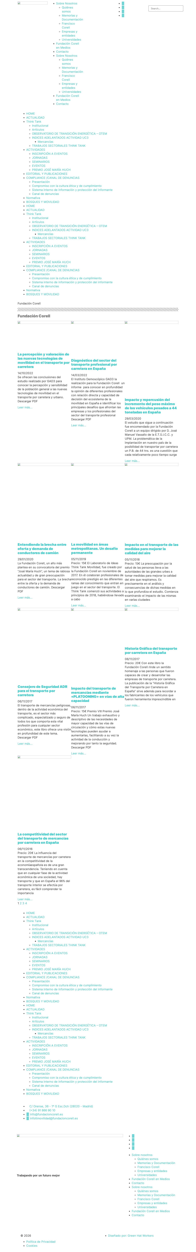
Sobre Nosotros (66, 3)
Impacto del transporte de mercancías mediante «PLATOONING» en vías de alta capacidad (97, 694)
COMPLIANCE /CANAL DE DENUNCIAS (52, 178)
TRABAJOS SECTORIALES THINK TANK (59, 145)
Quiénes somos (147, 1159)
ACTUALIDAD (35, 117)
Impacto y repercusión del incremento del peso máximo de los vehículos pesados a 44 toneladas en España (151, 406)
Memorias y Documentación (156, 1163)
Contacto (62, 51)
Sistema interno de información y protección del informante (72, 190)
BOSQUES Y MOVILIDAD (42, 202)
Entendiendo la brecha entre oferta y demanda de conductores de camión (42, 548)
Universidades (71, 39)
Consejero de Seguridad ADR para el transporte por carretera (42, 691)
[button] (163, 3)
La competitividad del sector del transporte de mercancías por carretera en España (43, 838)
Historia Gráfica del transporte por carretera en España (151, 650)
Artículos (38, 129)
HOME (30, 113)
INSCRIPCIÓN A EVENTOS (50, 153)
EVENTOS (38, 165)
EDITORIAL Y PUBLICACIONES (46, 174)
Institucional (40, 125)
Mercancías (45, 141)
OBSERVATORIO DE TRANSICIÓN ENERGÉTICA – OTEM (69, 133)
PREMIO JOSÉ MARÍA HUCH (51, 170)
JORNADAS (39, 157)
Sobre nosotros (142, 1155)
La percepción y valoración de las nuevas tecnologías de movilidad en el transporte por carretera (44, 360)
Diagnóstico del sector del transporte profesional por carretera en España (94, 364)
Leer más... (25, 407)
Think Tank (33, 121)
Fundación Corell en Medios (151, 1179)
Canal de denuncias (45, 194)
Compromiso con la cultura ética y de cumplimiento (67, 186)
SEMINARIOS (41, 161)
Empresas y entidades (152, 1171)
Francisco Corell (148, 1167)
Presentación (41, 182)
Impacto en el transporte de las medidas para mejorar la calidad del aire (151, 549)
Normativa (33, 198)
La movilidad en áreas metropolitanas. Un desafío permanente (94, 548)
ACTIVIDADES (35, 149)
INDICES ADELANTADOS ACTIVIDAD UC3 (60, 137)
